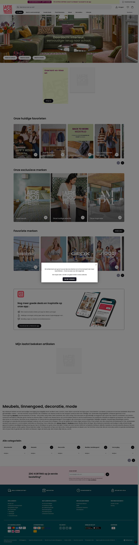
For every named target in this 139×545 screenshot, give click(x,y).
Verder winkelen (69, 279)
